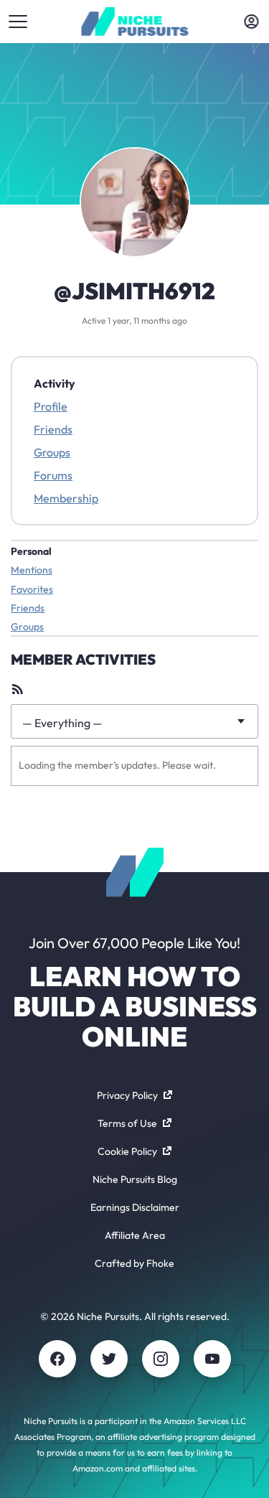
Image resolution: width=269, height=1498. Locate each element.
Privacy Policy (127, 1095)
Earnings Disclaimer (134, 1207)
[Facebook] (57, 1358)
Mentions (31, 570)
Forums (53, 475)
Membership (66, 498)
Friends (53, 429)
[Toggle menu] (18, 21)
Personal (31, 551)
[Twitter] (109, 1358)
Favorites (32, 589)
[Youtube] (212, 1358)
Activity (54, 383)
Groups (52, 452)
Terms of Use (127, 1123)
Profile (50, 406)
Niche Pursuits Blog (135, 1179)
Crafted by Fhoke (134, 1263)
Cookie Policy (127, 1151)
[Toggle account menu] (251, 21)
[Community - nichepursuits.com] (134, 21)
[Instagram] (160, 1358)
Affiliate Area (135, 1235)
